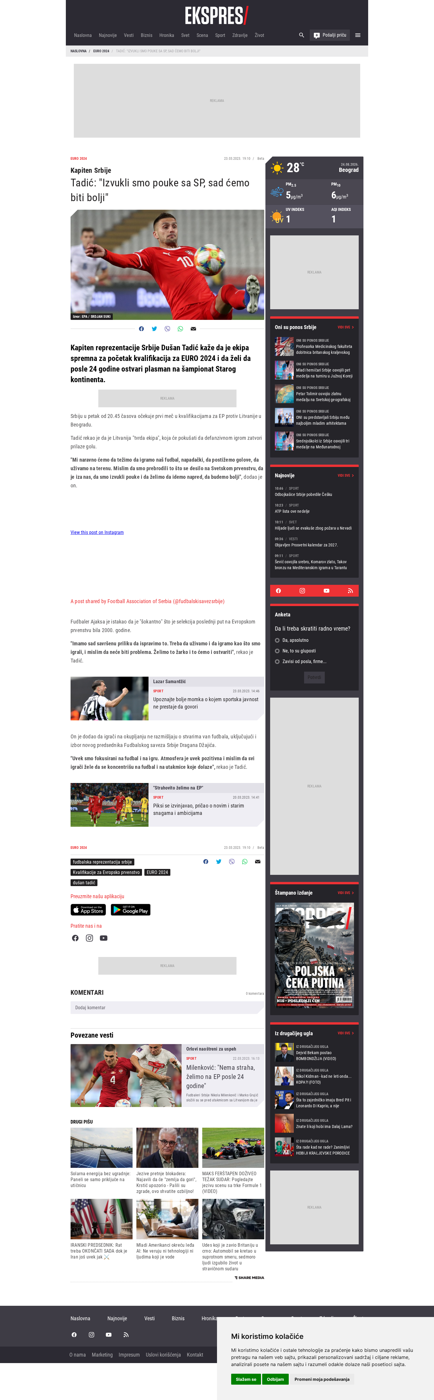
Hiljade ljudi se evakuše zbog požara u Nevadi (314, 525)
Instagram (89, 938)
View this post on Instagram (97, 532)
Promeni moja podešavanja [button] (322, 1379)
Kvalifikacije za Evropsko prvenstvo (106, 872)
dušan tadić (84, 882)
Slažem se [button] (246, 1379)
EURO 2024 (157, 872)
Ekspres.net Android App (131, 910)
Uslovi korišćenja (163, 1355)
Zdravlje (240, 35)
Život (259, 35)
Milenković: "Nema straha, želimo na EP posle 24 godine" (167, 1075)
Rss (350, 590)
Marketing (102, 1355)
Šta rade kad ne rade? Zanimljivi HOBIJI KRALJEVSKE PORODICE (314, 1146)
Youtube (103, 938)
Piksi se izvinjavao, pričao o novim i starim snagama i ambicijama (167, 805)
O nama (77, 1355)
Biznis (146, 35)
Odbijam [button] (275, 1379)
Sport (220, 35)
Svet (185, 35)
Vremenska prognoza (314, 168)
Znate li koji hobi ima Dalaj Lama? (314, 1123)
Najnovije (108, 35)
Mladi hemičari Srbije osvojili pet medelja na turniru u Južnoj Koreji (314, 370)
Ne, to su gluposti (299, 651)
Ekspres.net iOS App (88, 910)
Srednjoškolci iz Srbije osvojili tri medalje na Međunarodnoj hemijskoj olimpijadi (314, 441)
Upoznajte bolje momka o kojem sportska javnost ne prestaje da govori (167, 698)
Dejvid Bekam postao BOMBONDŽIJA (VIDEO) (314, 1052)
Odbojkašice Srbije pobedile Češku (314, 491)
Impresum (129, 1355)
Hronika (166, 35)
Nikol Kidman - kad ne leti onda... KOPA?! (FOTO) (314, 1076)
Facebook (75, 938)
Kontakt (195, 1355)
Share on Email (193, 328)
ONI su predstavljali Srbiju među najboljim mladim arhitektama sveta (314, 417)
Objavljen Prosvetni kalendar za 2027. (314, 542)
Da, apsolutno (296, 640)
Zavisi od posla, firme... (305, 661)
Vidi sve (344, 327)
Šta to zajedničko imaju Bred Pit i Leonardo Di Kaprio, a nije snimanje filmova (314, 1099)
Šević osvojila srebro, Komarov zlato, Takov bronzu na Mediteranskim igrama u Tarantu (314, 562)
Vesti (129, 35)
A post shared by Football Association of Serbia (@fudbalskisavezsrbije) (148, 601)
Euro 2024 (101, 51)
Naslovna (83, 35)
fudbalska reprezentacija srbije (102, 862)
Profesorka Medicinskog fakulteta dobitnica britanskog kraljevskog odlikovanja (314, 346)
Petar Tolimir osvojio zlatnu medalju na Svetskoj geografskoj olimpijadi (314, 393)
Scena (202, 35)
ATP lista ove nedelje (314, 508)
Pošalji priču (334, 35)
